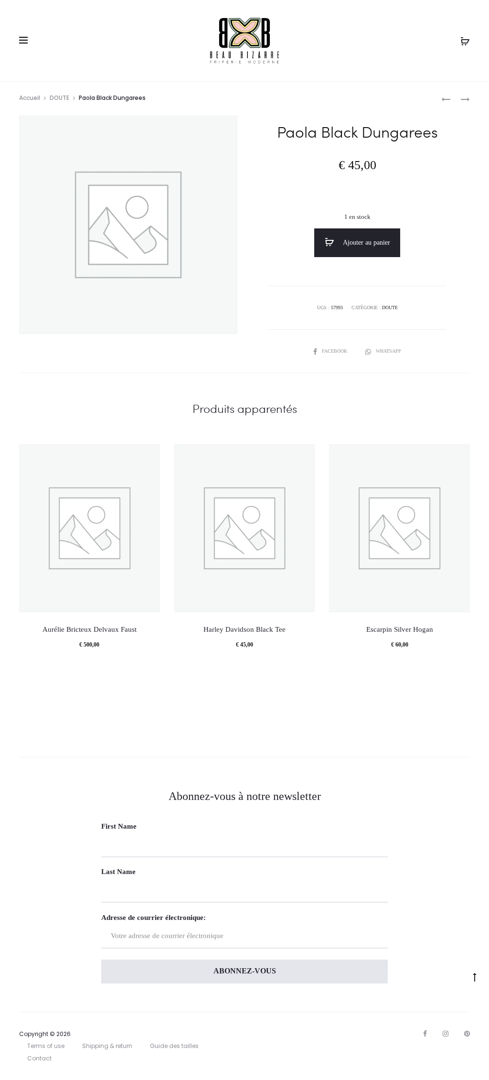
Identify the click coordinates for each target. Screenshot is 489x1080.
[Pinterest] (467, 1033)
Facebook (335, 351)
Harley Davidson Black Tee (244, 629)
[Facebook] (425, 1033)
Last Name (118, 871)
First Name (119, 826)
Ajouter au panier (365, 242)
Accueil (29, 98)
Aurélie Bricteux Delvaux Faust (90, 629)
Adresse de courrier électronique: (153, 917)
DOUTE (59, 98)
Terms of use (45, 1046)
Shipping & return (107, 1046)
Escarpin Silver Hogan (399, 629)
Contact (39, 1058)
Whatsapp (388, 351)
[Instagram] (445, 1033)
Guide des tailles (174, 1046)
